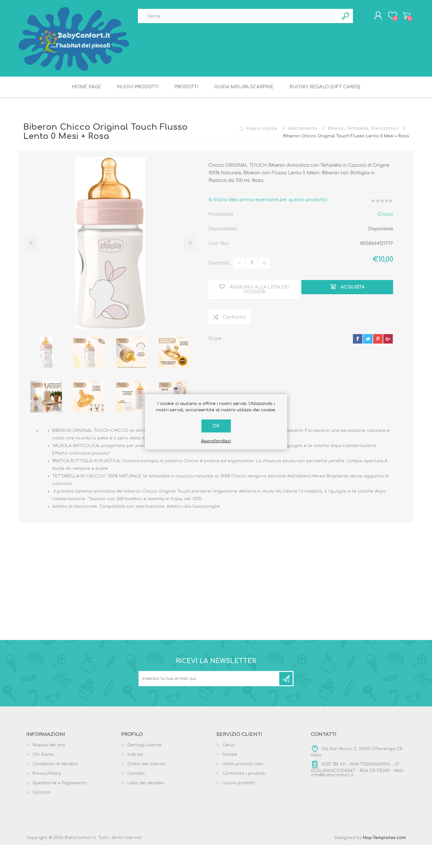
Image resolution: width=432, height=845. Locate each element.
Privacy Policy (47, 773)
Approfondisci (216, 441)
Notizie (229, 754)
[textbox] (238, 16)
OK (216, 426)
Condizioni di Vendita (55, 764)
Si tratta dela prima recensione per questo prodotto (267, 199)
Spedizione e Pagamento (60, 783)
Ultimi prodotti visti (242, 764)
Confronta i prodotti (244, 773)
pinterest (378, 339)
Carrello (406, 15)
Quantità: (219, 263)
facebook (357, 339)
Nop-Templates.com (384, 838)
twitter (368, 339)
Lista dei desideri (145, 783)
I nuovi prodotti (238, 783)
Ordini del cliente (146, 764)
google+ (388, 339)
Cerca (228, 745)
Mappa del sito (49, 745)
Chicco (385, 214)
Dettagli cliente (144, 745)
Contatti (42, 792)
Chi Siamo (43, 754)
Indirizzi (135, 754)
